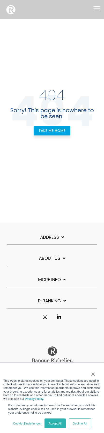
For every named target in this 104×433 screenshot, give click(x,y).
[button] (96, 8)
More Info (49, 280)
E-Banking (49, 301)
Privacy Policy (34, 398)
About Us (49, 258)
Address (49, 237)
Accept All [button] (55, 423)
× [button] (93, 372)
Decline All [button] (80, 423)
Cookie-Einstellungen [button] (27, 423)
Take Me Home (52, 130)
